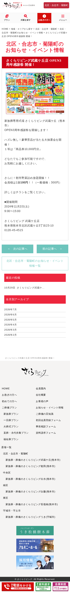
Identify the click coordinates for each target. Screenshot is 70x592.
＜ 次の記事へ (17, 248)
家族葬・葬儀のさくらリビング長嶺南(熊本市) (30, 504)
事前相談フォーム (46, 426)
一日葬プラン (11, 420)
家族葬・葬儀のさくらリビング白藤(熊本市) (29, 491)
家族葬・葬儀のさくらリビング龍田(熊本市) (29, 466)
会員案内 (41, 388)
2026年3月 (10, 329)
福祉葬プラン (11, 439)
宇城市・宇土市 (12, 510)
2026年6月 (10, 314)
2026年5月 (10, 319)
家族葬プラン (11, 413)
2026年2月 (10, 334)
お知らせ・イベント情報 (50, 407)
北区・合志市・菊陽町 (56, 5)
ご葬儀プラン (9, 407)
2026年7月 (10, 309)
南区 (5, 485)
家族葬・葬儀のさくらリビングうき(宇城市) (29, 517)
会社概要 (41, 394)
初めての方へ (9, 401)
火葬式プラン (11, 426)
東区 (5, 497)
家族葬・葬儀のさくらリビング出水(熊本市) (29, 479)
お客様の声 (42, 401)
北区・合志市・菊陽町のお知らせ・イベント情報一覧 (35, 263)
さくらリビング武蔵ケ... (24, 287)
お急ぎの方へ (9, 394)
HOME (6, 388)
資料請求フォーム (46, 432)
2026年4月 (10, 324)
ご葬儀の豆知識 (45, 413)
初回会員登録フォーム (48, 420)
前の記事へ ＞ (52, 248)
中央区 (7, 472)
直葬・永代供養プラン (16, 432)
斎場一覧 (6, 447)
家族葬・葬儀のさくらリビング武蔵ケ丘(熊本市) (31, 459)
